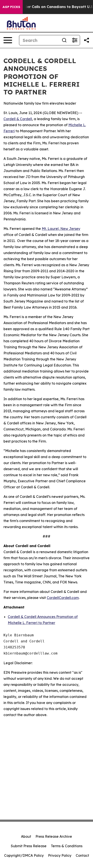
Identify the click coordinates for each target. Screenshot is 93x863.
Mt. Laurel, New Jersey (61, 228)
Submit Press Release (28, 846)
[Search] (64, 40)
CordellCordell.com (63, 598)
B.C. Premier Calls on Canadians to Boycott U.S (51, 7)
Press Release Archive (53, 836)
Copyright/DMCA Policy (24, 855)
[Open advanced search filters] (74, 40)
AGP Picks (11, 7)
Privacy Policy (59, 855)
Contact (82, 855)
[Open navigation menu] (7, 40)
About (26, 836)
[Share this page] (86, 40)
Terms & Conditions (66, 846)
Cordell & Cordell (17, 119)
